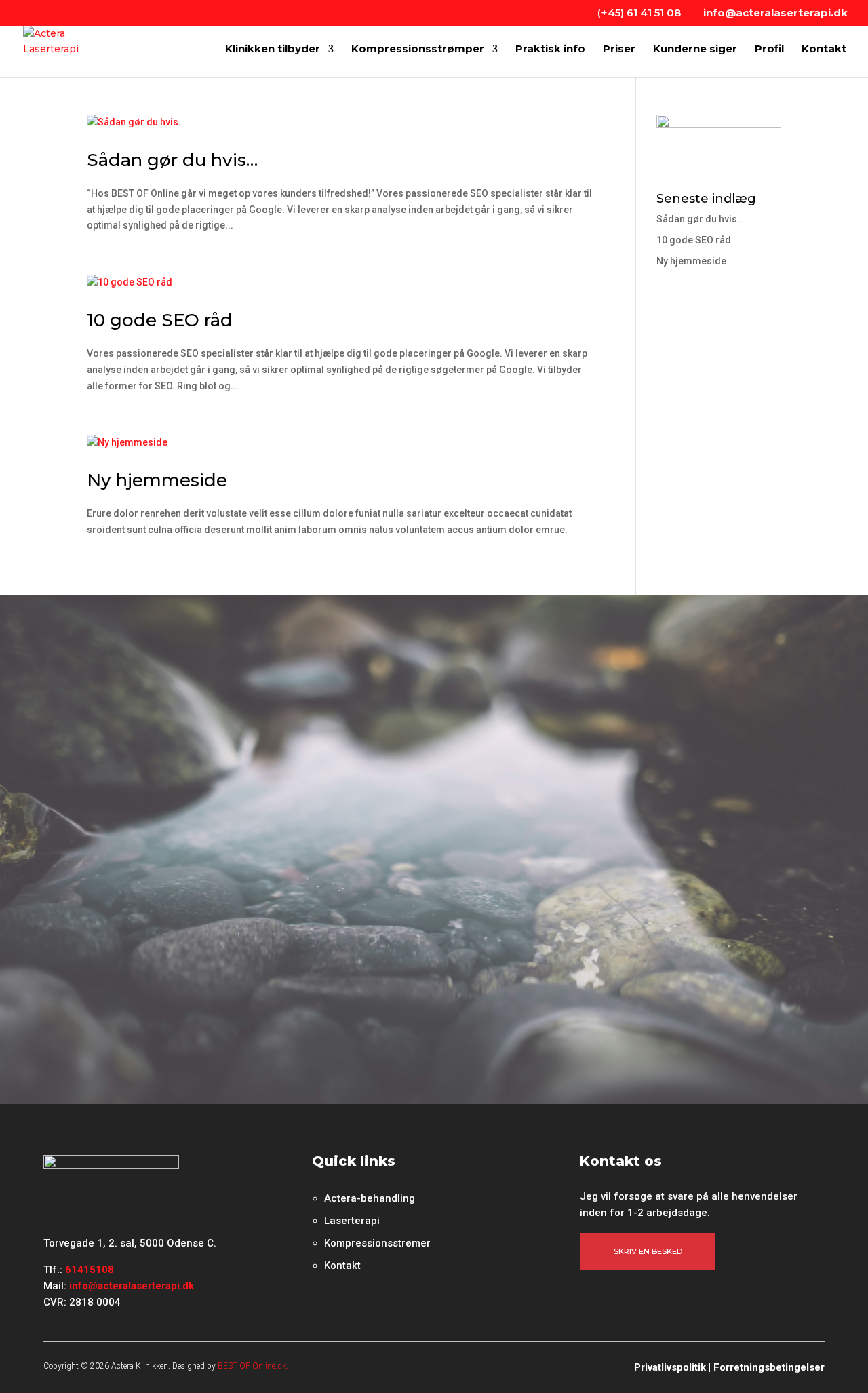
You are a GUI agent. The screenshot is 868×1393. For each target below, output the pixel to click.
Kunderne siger (695, 49)
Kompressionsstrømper (417, 49)
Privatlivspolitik (670, 1367)
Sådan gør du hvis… (172, 160)
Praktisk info (550, 49)
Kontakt (824, 49)
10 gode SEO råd (160, 320)
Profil (769, 49)
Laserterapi (352, 1221)
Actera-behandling (369, 1198)
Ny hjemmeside (157, 480)
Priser (619, 49)
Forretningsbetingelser (769, 1367)
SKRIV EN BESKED (648, 1251)
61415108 (89, 1269)
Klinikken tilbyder (272, 49)
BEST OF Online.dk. (253, 1366)
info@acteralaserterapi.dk (131, 1286)
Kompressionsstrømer (377, 1243)
